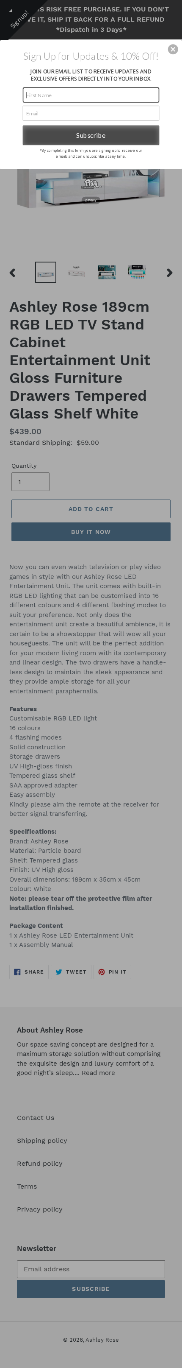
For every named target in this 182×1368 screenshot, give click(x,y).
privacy (91, 200)
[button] (173, 49)
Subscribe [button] (90, 134)
